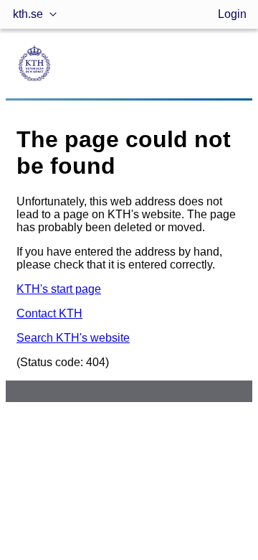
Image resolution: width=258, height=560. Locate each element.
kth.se (28, 14)
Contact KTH (49, 313)
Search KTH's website (73, 338)
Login (232, 14)
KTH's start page (58, 289)
